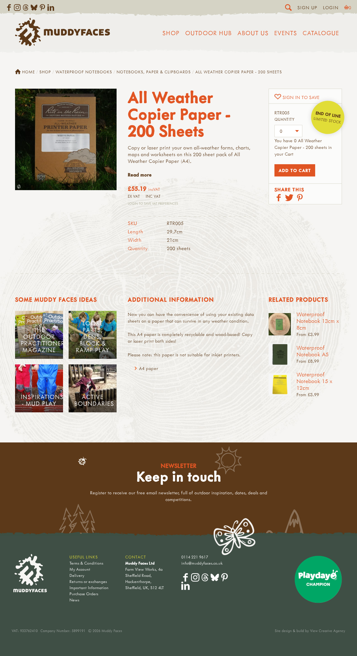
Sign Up (307, 7)
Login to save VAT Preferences (153, 203)
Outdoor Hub (208, 33)
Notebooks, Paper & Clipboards (154, 71)
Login (331, 7)
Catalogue (321, 33)
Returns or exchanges (88, 581)
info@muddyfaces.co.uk (202, 563)
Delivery (76, 575)
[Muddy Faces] (62, 44)
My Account (79, 569)
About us (253, 33)
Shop (171, 33)
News (74, 599)
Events (285, 33)
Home (28, 71)
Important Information (88, 587)
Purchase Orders (83, 593)
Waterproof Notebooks (84, 71)
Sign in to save (301, 97)
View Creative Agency (327, 630)
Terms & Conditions (86, 563)
